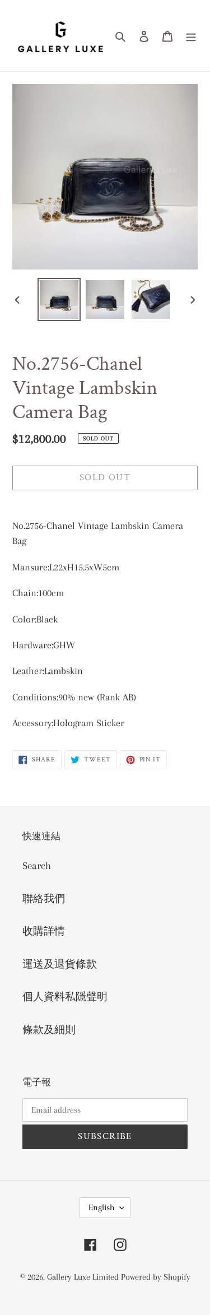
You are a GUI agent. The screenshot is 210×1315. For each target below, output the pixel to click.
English (101, 1207)
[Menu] (191, 35)
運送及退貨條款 (59, 964)
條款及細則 (49, 1029)
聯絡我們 (43, 898)
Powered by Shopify (155, 1277)
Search (36, 865)
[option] (59, 299)
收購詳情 (43, 931)
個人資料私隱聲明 (65, 996)
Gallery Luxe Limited (84, 1277)
